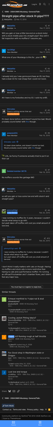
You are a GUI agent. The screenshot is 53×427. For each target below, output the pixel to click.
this (27, 121)
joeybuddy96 (13, 304)
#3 (49, 69)
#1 (49, 26)
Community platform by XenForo (26, 416)
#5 (49, 110)
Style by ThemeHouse (12, 418)
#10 (48, 238)
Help (42, 409)
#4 (49, 90)
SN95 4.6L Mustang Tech (25, 339)
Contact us (7, 409)
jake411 (11, 339)
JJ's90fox (12, 374)
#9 (49, 210)
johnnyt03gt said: (11, 248)
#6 (49, 133)
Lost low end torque (17, 372)
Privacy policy (32, 409)
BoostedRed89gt (14, 320)
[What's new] (40, 4)
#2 (49, 50)
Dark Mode (9, 406)
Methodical (14, 382)
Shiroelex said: (10, 142)
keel (9, 358)
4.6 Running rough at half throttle (30, 336)
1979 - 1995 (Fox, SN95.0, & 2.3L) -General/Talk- (28, 330)
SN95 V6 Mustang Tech (29, 304)
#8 (49, 189)
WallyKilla (8, 19)
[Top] (46, 409)
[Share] (46, 25)
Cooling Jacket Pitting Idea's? (22, 317)
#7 (49, 170)
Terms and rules (19, 409)
